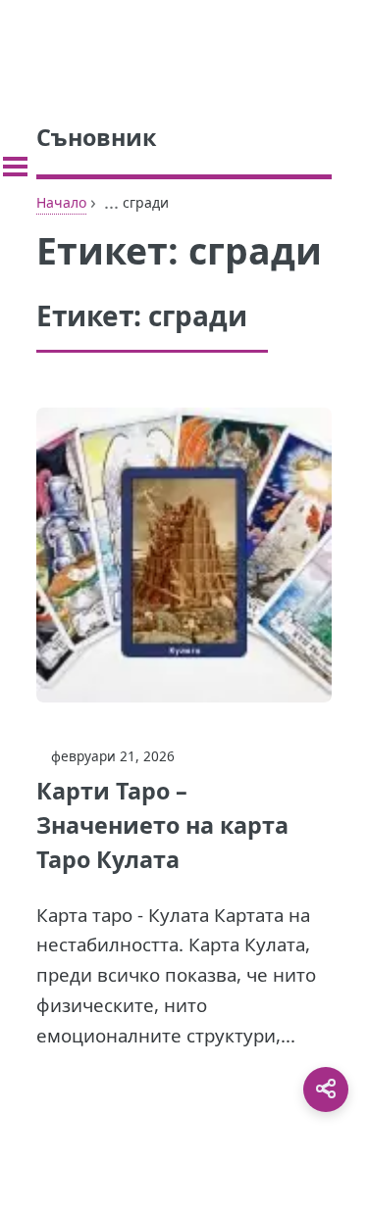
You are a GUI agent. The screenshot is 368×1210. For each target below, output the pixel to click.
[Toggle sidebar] (15, 166)
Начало (61, 202)
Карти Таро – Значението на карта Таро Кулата (162, 825)
